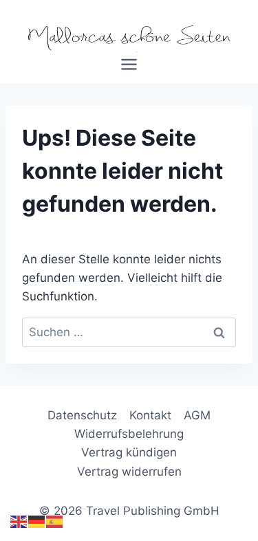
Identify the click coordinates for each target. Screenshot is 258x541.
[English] (19, 521)
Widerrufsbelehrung (129, 434)
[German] (37, 521)
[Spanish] (55, 521)
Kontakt (150, 415)
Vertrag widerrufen (129, 471)
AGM (197, 415)
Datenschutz (82, 415)
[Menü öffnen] (129, 69)
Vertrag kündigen (129, 452)
